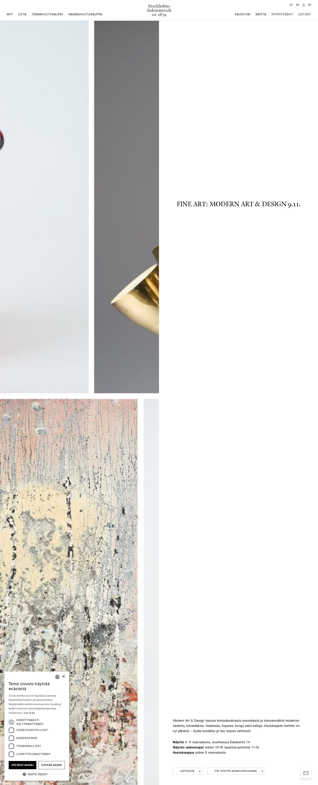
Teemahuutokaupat (47, 14)
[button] (37, 774)
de (309, 5)
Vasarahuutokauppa (85, 14)
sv (291, 5)
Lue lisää (29, 713)
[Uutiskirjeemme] (306, 773)
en (297, 5)
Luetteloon (187, 771)
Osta (22, 14)
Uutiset (305, 14)
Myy (10, 14)
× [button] (63, 676)
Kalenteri (243, 14)
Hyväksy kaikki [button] (22, 765)
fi (304, 5)
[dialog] (36, 726)
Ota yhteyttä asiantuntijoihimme (236, 771)
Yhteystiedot (282, 14)
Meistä (261, 14)
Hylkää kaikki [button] (51, 765)
